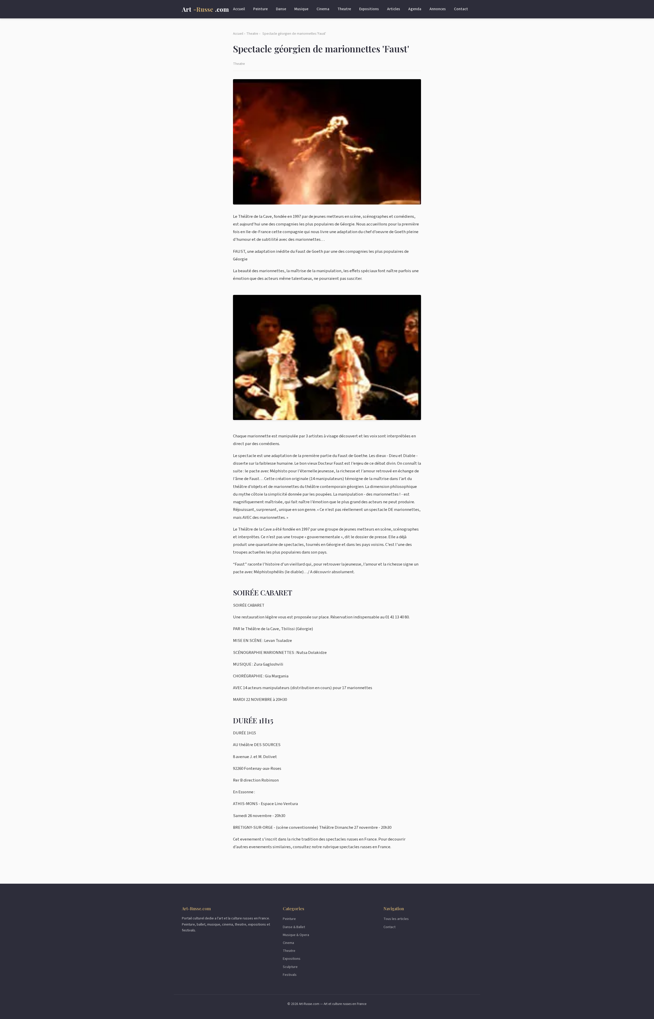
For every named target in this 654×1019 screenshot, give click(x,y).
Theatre (344, 9)
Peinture (260, 9)
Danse (281, 9)
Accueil (239, 9)
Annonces (437, 9)
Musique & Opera (296, 935)
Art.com (205, 9)
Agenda (414, 9)
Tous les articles (396, 918)
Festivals (290, 974)
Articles (393, 9)
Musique (301, 9)
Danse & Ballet (294, 927)
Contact (461, 9)
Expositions (369, 9)
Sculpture (290, 966)
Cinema (323, 9)
